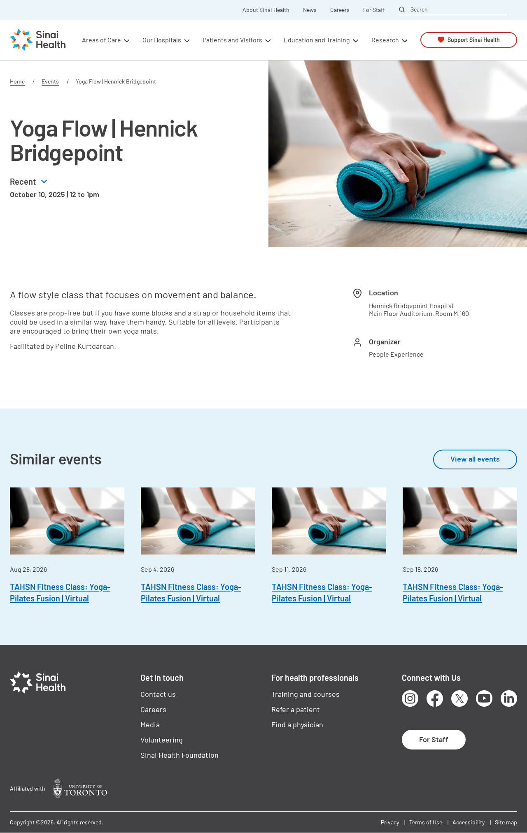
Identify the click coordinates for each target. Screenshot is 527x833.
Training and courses (305, 693)
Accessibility (468, 822)
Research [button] (385, 40)
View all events (475, 458)
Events (50, 81)
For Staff (374, 10)
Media (150, 724)
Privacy (390, 822)
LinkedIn (509, 698)
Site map (506, 822)
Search (419, 9)
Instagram (410, 698)
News (310, 10)
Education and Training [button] (317, 40)
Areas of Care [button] (101, 40)
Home (17, 81)
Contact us (158, 693)
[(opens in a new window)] (80, 788)
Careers (340, 10)
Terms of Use (425, 822)
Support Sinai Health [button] (474, 39)
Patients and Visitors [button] (232, 40)
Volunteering (161, 739)
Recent (23, 181)
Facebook (435, 698)
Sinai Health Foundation (179, 754)
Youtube (484, 698)
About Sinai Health (266, 10)
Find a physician (297, 724)
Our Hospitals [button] (161, 40)
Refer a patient (295, 709)
